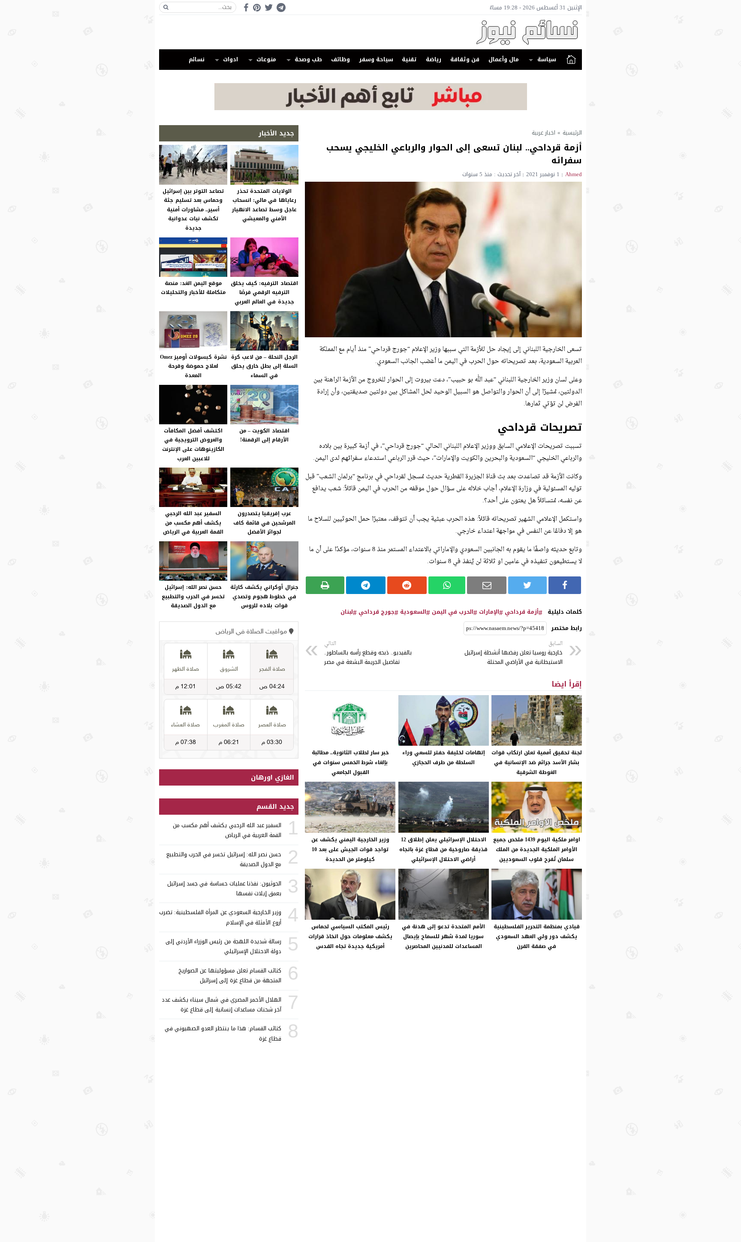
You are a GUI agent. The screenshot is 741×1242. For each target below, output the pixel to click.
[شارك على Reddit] (407, 585)
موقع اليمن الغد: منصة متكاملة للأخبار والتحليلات (193, 288)
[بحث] (166, 7)
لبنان (346, 612)
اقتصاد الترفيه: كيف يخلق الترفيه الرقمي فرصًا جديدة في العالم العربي (264, 292)
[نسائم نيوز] (370, 32)
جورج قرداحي (376, 612)
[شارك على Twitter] (527, 585)
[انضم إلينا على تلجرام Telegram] (281, 7)
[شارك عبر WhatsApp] (447, 585)
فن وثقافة (464, 59)
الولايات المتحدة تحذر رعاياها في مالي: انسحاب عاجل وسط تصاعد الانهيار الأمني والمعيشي (264, 205)
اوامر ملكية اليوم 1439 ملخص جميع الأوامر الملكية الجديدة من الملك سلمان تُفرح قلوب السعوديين (536, 849)
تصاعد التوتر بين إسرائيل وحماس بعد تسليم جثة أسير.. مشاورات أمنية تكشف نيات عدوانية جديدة (193, 209)
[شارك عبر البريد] (486, 585)
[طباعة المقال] (325, 585)
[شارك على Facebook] (565, 585)
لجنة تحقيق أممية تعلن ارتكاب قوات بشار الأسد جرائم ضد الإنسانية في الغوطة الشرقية (536, 762)
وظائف (340, 59)
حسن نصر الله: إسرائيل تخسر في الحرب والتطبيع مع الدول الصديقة (193, 596)
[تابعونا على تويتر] (269, 7)
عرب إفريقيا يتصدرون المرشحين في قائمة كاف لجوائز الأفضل (264, 523)
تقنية (409, 59)
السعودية (413, 612)
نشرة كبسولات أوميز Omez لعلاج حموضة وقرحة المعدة (193, 366)
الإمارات (489, 612)
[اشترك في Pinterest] (257, 7)
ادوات (230, 59)
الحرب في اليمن (452, 612)
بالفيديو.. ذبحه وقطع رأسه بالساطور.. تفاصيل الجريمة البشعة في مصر (368, 653)
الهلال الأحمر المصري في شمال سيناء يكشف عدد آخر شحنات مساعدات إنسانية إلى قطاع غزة (221, 1004)
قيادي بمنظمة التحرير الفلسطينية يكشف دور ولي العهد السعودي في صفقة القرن (537, 936)
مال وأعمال (503, 59)
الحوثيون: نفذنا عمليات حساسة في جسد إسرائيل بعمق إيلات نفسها (224, 888)
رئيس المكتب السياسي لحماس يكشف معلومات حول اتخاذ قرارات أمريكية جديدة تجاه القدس (350, 936)
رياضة (433, 59)
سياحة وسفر (376, 59)
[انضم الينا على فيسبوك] (246, 7)
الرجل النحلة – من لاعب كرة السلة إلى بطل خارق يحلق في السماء (264, 366)
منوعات (266, 59)
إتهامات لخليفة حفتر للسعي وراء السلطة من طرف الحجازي (443, 757)
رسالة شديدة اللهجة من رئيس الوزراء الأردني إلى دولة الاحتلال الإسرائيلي (223, 946)
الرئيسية (571, 59)
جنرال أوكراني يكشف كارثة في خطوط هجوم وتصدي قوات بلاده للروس (264, 596)
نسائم (197, 59)
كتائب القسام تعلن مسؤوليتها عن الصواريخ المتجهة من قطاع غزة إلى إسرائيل (229, 975)
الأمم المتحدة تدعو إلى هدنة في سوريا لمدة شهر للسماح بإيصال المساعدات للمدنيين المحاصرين (443, 936)
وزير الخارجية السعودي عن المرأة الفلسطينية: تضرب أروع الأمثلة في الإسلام (220, 917)
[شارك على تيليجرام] (365, 585)
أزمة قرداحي (522, 612)
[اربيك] (370, 108)
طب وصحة (308, 59)
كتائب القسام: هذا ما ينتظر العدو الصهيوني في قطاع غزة (223, 1033)
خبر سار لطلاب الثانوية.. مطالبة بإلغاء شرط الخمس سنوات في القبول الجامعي (350, 762)
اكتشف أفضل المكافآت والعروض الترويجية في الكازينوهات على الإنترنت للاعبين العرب (193, 444)
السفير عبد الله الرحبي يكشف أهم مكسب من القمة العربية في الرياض (193, 523)
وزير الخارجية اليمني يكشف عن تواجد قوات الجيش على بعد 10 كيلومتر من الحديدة (350, 849)
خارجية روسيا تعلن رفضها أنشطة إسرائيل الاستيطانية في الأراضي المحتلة (513, 653)
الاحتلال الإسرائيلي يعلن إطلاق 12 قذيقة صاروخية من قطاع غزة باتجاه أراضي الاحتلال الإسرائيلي (443, 849)
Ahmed (573, 174)
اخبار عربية (543, 132)
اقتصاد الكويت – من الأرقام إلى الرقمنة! (264, 435)
